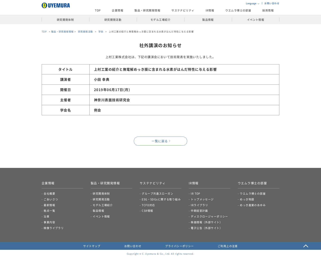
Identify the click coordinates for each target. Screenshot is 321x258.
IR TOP (195, 193)
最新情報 (49, 205)
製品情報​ (98, 210)
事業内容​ (49, 222)
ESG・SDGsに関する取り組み (161, 199)
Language (251, 3)
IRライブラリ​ (199, 205)
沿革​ (46, 216)
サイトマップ (91, 246)
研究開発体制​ (101, 193)
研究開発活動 (101, 199)
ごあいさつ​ (51, 199)
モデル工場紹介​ (103, 205)
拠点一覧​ (49, 210)
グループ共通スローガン (157, 193)
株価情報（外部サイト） (206, 222)
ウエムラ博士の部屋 (238, 10)
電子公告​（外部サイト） (206, 228)
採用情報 (268, 10)
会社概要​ (49, 193)
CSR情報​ (147, 210)
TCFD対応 (148, 205)
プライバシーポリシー (179, 246)
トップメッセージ (202, 199)
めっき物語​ (247, 199)
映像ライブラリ (54, 228)
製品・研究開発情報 (62, 31)
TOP (98, 10)
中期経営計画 (199, 210)
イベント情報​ (101, 216)
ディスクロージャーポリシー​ (209, 216)
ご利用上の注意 (228, 246)
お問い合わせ (271, 3)
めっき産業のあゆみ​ (253, 205)
